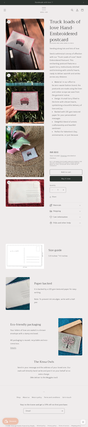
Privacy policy (52, 425)
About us (26, 397)
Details (13, 348)
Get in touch (66, 397)
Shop (19, 397)
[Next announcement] (83, 2)
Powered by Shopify (28, 426)
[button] (4, 10)
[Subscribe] (62, 411)
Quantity (53, 185)
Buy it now (66, 179)
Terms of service (64, 425)
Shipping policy (76, 425)
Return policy (37, 397)
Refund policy (41, 425)
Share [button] (54, 197)
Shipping (63, 156)
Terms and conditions (52, 397)
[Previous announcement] (4, 2)
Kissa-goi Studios (16, 426)
